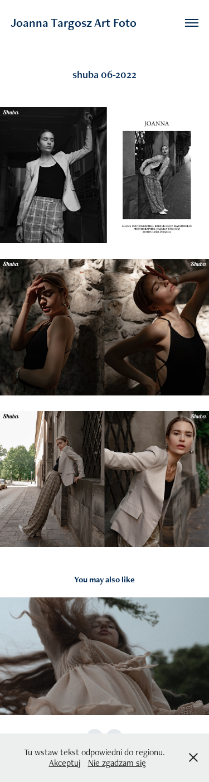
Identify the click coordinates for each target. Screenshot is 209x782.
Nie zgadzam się (117, 763)
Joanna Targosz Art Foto (74, 23)
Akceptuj (64, 763)
